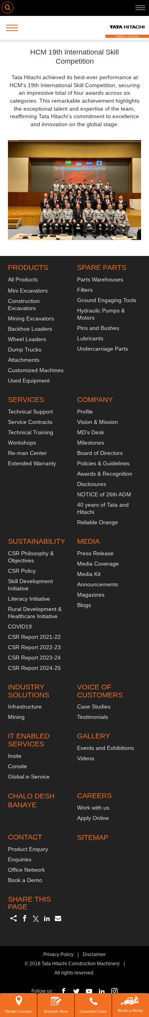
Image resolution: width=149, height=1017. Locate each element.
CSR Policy (22, 571)
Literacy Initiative (29, 598)
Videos (85, 758)
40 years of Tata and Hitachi (103, 508)
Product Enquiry (28, 849)
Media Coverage (98, 563)
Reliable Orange (97, 522)
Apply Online (93, 818)
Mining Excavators (31, 318)
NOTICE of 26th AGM (104, 494)
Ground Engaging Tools (106, 300)
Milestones (90, 442)
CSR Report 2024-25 (34, 668)
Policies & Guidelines (103, 463)
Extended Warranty (32, 463)
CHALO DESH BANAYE (31, 800)
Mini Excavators (28, 290)
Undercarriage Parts (102, 349)
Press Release (95, 553)
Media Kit (89, 574)
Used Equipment (29, 380)
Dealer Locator (18, 1011)
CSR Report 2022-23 (34, 647)
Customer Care (93, 1011)
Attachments (23, 360)
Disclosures (91, 484)
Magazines (90, 594)
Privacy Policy (58, 954)
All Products (23, 279)
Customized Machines (36, 370)
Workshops (22, 442)
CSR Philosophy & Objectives (31, 557)
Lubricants (90, 338)
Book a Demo (130, 1010)
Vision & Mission (97, 422)
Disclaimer (94, 954)
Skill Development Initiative (30, 584)
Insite (14, 756)
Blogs (84, 605)
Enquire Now (56, 1011)
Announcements (97, 584)
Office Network (26, 870)
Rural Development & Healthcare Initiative (35, 612)
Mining (16, 717)
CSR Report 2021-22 (34, 637)
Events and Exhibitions (105, 748)
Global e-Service (29, 776)
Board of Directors (100, 453)
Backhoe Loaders (30, 329)
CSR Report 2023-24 (34, 657)
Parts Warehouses (100, 279)
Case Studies (93, 706)
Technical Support (30, 411)
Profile (85, 411)
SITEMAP (92, 837)
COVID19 (20, 626)
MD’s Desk (90, 432)
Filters (85, 290)
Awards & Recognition (104, 473)
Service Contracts (30, 422)
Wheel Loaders (27, 339)
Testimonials (92, 717)
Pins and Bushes (98, 328)
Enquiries (19, 859)
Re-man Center (27, 453)
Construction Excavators (24, 304)
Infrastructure (25, 706)
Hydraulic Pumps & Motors (101, 314)
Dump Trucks (24, 349)
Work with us (93, 807)
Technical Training (30, 432)
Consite (17, 766)
